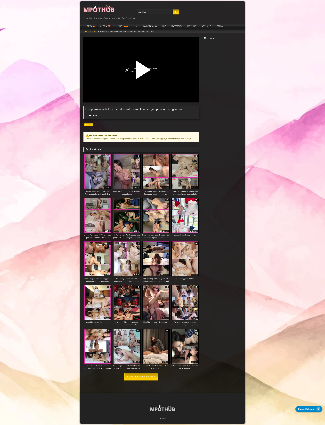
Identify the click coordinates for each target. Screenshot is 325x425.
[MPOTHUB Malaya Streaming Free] (99, 10)
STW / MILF (206, 26)
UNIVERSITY (176, 26)
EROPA (220, 26)
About (94, 116)
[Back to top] (317, 417)
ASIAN (94, 31)
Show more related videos (141, 376)
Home (87, 31)
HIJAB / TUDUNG (150, 26)
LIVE (164, 26)
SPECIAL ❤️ (105, 26)
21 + (135, 26)
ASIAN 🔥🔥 (123, 26)
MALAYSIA (191, 26)
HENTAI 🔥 (90, 26)
